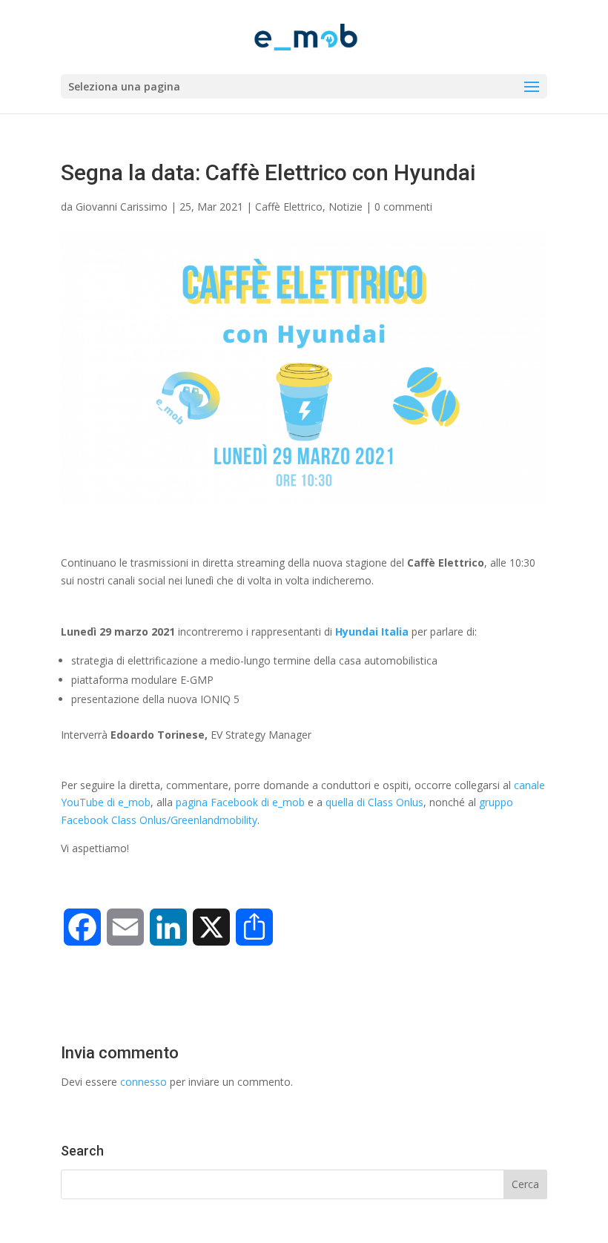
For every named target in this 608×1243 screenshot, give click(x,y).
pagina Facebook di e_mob (240, 802)
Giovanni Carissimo (122, 207)
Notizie (345, 207)
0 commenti (403, 207)
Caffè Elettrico (289, 207)
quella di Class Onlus (374, 802)
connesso (143, 1082)
